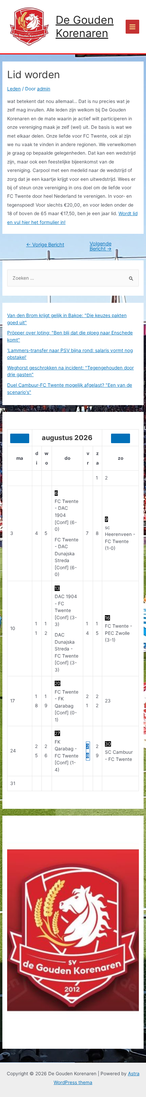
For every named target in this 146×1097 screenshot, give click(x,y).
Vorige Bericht (45, 244)
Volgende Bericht (101, 246)
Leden (14, 88)
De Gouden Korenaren (85, 26)
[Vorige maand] (19, 438)
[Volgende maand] (120, 438)
